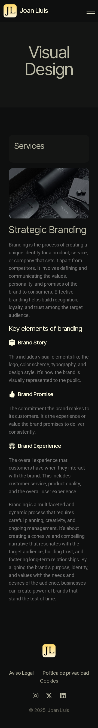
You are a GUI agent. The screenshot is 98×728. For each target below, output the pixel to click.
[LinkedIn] (62, 695)
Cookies (49, 681)
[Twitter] (49, 695)
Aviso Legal (21, 673)
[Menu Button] (91, 12)
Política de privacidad (66, 673)
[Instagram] (35, 695)
